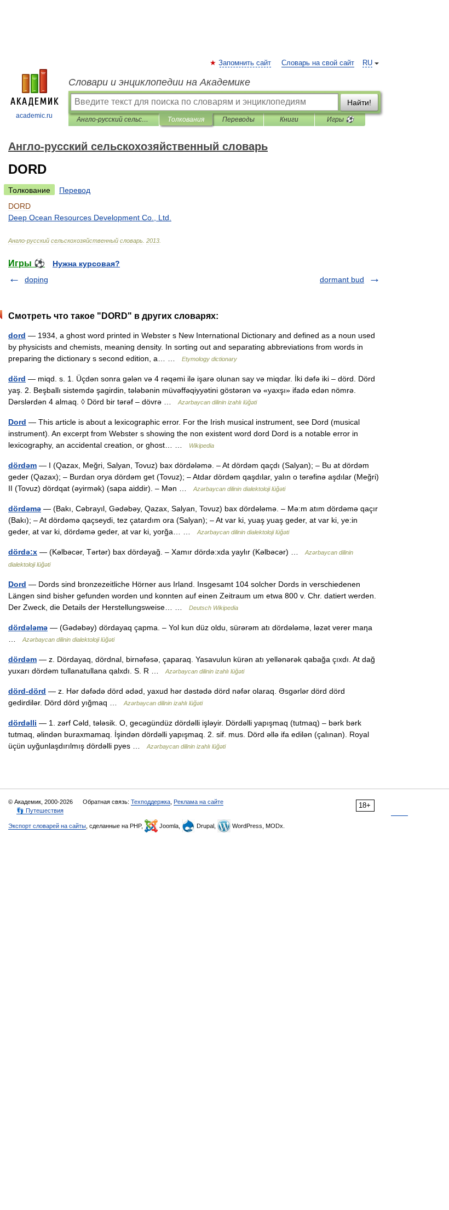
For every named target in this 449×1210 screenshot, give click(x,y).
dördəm (22, 465)
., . (89, 217)
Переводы (238, 119)
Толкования (186, 119)
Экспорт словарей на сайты (47, 826)
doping (36, 279)
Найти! (359, 102)
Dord (17, 422)
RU (367, 63)
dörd (17, 378)
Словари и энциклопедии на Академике (159, 82)
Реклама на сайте (198, 801)
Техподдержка (150, 801)
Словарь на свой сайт (317, 63)
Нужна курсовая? (86, 263)
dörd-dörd (27, 691)
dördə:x (22, 551)
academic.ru (34, 115)
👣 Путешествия (40, 810)
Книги (289, 119)
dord (17, 335)
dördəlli (22, 722)
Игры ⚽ (340, 119)
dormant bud (342, 279)
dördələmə (28, 627)
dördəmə (24, 508)
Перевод (74, 190)
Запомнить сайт (245, 63)
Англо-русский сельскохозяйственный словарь (114, 119)
